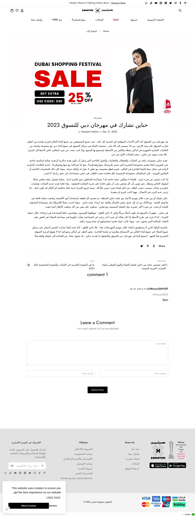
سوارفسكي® (78, 19)
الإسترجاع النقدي (83, 473)
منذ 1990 (57, 19)
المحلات (99, 19)
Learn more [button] (53, 497)
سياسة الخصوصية (83, 454)
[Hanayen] (97, 10)
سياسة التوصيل (84, 463)
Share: (161, 246)
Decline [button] (53, 505)
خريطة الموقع (132, 468)
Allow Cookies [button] (28, 505)
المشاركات (91, 31)
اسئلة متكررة (132, 458)
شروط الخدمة (85, 468)
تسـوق (134, 19)
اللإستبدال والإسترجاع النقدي (77, 458)
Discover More (118, 3)
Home (106, 31)
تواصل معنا (36, 19)
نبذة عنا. (135, 449)
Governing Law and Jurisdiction (76, 478)
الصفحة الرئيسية (155, 19)
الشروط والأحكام (83, 449)
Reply (165, 299)
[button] (188, 514)
